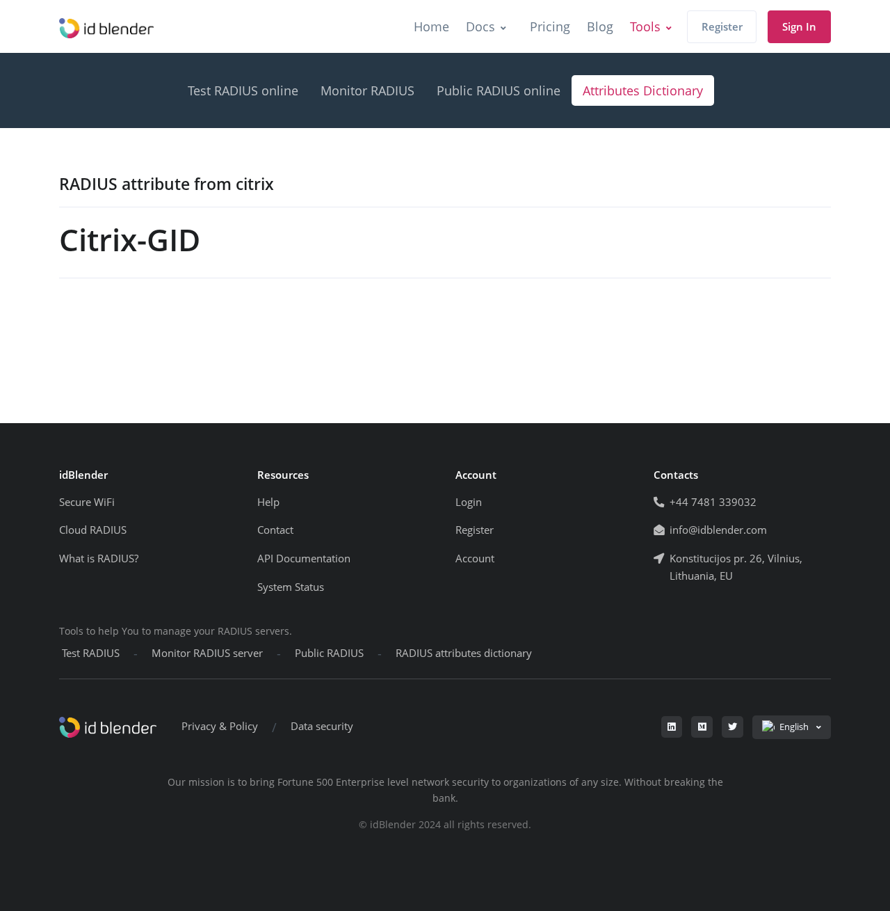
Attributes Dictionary (643, 90)
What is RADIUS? (98, 558)
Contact (275, 530)
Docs (480, 26)
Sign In (799, 26)
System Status (290, 587)
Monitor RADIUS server (207, 653)
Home (431, 26)
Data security (322, 726)
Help (268, 502)
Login (468, 502)
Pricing (550, 26)
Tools (645, 26)
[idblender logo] (106, 26)
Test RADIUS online (243, 90)
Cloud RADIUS (93, 530)
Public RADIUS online (498, 90)
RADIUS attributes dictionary (464, 653)
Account (474, 558)
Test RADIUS (91, 653)
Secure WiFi (87, 502)
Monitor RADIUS (367, 90)
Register (722, 26)
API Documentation (303, 558)
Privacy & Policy (219, 726)
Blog (600, 26)
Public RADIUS (329, 653)
